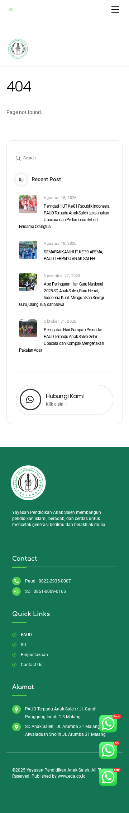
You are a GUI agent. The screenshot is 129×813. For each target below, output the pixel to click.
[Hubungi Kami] (30, 400)
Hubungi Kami (65, 396)
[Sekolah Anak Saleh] (18, 58)
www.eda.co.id (72, 776)
